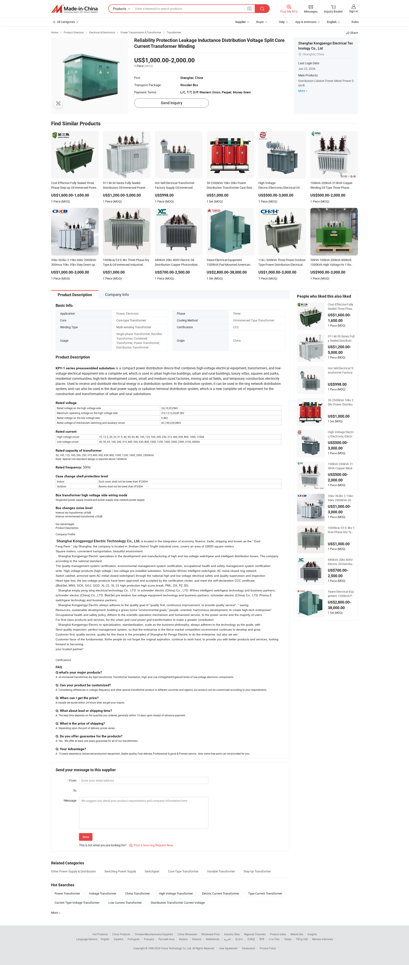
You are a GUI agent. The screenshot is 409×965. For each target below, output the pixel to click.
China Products (121, 934)
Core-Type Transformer (183, 871)
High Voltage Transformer (176, 893)
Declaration (248, 948)
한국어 (239, 939)
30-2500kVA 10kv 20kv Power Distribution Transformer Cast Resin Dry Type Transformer (341, 402)
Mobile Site (297, 934)
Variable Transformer (221, 871)
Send (85, 837)
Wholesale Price (210, 934)
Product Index (278, 934)
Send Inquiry (171, 103)
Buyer (260, 22)
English (105, 939)
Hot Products (100, 934)
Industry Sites (232, 934)
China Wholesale (187, 934)
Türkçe (287, 939)
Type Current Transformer (265, 893)
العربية (227, 939)
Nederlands (212, 939)
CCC (236, 327)
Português (134, 939)
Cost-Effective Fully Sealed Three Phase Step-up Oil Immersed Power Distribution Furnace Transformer (341, 306)
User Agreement (228, 948)
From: (72, 780)
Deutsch (197, 939)
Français (149, 939)
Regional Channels (255, 934)
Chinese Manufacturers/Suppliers (154, 934)
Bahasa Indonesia (322, 939)
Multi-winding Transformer (133, 327)
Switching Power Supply (120, 871)
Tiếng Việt (302, 939)
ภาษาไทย (274, 939)
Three (237, 313)
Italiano (183, 939)
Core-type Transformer (131, 320)
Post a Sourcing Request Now (151, 845)
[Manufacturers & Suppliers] (74, 8)
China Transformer (137, 893)
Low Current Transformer (125, 903)
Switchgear (152, 871)
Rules (355, 22)
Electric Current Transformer (220, 893)
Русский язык (166, 939)
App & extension (306, 22)
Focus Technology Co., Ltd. (176, 948)
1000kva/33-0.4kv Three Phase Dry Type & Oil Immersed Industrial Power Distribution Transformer (341, 530)
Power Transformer (67, 893)
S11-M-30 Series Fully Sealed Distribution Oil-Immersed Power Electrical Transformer (341, 338)
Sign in (353, 11)
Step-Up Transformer (257, 871)
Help (282, 22)
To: (75, 790)
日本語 (251, 939)
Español (118, 939)
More (301, 91)
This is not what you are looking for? (103, 845)
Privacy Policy (268, 948)
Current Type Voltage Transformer (77, 903)
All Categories (66, 22)
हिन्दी (261, 939)
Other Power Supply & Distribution (73, 871)
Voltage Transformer (102, 893)
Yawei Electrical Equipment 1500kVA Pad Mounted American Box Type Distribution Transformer (341, 594)
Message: (70, 800)
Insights (312, 934)
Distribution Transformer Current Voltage (178, 903)
